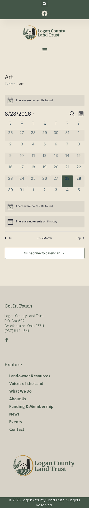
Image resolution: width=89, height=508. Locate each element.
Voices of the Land (26, 383)
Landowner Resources (29, 376)
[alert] (44, 100)
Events (10, 84)
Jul (10, 238)
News (14, 414)
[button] (44, 3)
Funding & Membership (31, 406)
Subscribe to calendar (42, 253)
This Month (44, 238)
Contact (16, 429)
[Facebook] (45, 13)
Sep (78, 238)
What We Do (20, 391)
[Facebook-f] (7, 340)
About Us (17, 398)
